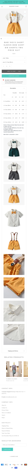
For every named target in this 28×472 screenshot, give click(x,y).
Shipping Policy (5, 425)
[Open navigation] (2, 6)
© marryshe (14, 456)
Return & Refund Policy (7, 428)
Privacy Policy (5, 410)
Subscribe (7, 449)
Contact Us (4, 407)
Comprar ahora (14, 76)
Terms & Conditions (6, 412)
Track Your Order (6, 433)
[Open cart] (26, 6)
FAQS (3, 417)
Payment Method (6, 430)
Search (3, 415)
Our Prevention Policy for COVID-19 (10, 435)
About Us (4, 405)
